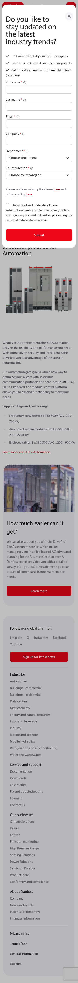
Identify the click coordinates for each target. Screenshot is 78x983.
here (57, 189)
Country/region (17, 168)
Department (15, 151)
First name (14, 82)
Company (13, 134)
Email (11, 116)
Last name (14, 99)
